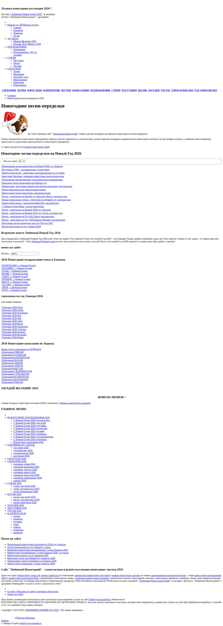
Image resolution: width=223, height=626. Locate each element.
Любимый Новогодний (65, 134)
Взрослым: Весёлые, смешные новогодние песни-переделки (33, 176)
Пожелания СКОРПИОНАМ (16, 371)
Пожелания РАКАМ (12, 360)
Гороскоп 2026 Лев (11, 318)
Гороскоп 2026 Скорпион (15, 326)
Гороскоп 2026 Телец (13, 310)
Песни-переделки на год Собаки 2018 (21, 226)
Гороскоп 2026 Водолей (14, 334)
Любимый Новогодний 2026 (154, 581)
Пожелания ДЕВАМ (12, 366)
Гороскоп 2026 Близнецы (15, 313)
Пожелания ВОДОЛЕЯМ (14, 379)
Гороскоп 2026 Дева (12, 321)
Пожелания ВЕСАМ (12, 368)
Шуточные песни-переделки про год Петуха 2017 (27, 223)
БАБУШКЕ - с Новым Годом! (16, 268)
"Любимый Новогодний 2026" (26, 14)
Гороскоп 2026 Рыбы (12, 337)
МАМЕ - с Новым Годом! (14, 273)
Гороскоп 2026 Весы (12, 324)
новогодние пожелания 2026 (23, 578)
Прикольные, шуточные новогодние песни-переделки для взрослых (37, 186)
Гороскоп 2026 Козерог (14, 332)
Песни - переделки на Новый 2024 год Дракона (26, 210)
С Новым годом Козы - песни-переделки (23, 206)
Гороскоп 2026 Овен (12, 307)
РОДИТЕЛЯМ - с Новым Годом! (18, 265)
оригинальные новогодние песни (168, 575)
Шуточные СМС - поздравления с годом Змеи (25, 169)
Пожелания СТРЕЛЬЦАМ (15, 374)
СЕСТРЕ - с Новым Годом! (15, 284)
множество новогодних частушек (92, 575)
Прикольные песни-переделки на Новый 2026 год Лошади (32, 166)
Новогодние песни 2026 (36, 147)
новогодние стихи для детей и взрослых (38, 575)
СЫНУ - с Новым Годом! (14, 276)
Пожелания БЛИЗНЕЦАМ (15, 357)
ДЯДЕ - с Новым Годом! (14, 287)
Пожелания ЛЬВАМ (12, 363)
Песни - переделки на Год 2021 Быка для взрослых (28, 216)
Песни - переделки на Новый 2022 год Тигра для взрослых (32, 213)
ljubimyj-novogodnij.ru (100, 599)
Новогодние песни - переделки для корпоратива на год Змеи (33, 173)
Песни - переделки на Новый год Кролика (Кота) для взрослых (34, 196)
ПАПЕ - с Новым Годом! (14, 271)
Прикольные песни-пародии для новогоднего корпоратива (32, 179)
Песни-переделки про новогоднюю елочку (24, 189)
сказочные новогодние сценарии (92, 578)
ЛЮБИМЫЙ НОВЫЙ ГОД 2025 (42, 610)
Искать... (5, 253)
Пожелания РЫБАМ (12, 382)
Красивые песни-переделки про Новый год (24, 183)
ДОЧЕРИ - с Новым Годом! (15, 279)
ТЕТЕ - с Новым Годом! (14, 290)
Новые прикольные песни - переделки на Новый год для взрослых (36, 199)
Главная (11, 95)
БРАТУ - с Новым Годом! (14, 282)
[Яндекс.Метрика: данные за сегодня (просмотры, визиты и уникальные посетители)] (25, 618)
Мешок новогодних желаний (75, 403)
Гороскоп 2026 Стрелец (14, 329)
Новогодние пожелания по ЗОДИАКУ (21, 349)
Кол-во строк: (11, 161)
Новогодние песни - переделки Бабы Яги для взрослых (30, 203)
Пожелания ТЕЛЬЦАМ (13, 355)
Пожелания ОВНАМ (12, 352)
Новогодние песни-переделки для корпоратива (26, 193)
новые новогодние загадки (126, 575)
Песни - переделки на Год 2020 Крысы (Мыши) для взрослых (33, 220)
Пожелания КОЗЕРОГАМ (15, 376)
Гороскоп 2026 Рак (11, 315)
